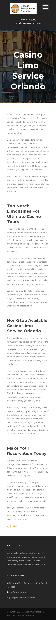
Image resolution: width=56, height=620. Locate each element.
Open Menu (45, 7)
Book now (12, 526)
